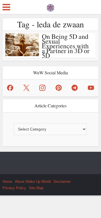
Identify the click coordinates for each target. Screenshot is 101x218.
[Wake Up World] (50, 6)
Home (7, 181)
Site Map (36, 188)
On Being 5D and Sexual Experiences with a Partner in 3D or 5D (65, 46)
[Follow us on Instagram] (42, 88)
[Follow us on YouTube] (91, 88)
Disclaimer (62, 181)
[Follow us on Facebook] (10, 88)
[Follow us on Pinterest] (59, 88)
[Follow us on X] (26, 88)
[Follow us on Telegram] (75, 88)
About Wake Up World (33, 181)
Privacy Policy (14, 188)
